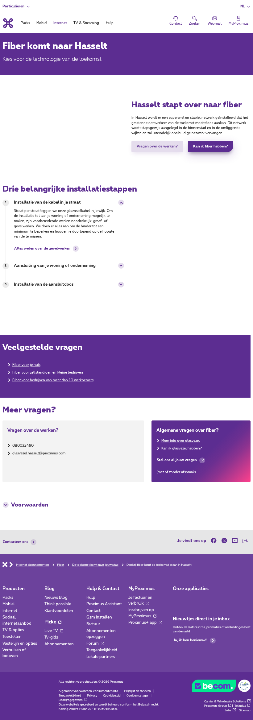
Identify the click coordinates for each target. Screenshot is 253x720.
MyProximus (141, 588)
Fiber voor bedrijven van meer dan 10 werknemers (52, 380)
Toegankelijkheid (101, 650)
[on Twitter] (224, 541)
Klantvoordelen (58, 611)
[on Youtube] (235, 541)
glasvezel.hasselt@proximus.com (38, 453)
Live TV (51, 631)
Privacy (92, 695)
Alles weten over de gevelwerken (42, 248)
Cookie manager (137, 695)
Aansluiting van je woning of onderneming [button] (55, 266)
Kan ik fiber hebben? (210, 146)
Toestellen (12, 637)
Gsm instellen (99, 617)
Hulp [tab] (110, 23)
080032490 (23, 445)
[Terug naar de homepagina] (7, 23)
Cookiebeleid (112, 695)
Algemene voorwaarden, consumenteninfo (88, 691)
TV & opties (13, 630)
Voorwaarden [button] (29, 505)
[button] (245, 6)
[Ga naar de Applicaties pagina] (177, 599)
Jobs (228, 710)
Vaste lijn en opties (19, 644)
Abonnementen (59, 644)
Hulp (90, 598)
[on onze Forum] (245, 541)
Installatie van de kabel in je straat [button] (47, 203)
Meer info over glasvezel (180, 440)
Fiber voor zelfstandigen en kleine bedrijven (47, 372)
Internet (9, 611)
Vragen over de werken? (157, 146)
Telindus (240, 705)
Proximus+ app (143, 623)
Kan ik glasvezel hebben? (181, 448)
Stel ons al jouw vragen (176, 461)
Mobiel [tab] (41, 23)
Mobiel (8, 604)
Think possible (57, 604)
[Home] (4, 564)
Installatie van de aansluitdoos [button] (43, 285)
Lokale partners (100, 657)
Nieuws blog (56, 598)
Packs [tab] (25, 23)
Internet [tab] (60, 23)
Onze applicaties (191, 588)
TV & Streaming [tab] (86, 23)
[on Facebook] (215, 541)
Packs (7, 598)
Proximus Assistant (104, 604)
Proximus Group (215, 705)
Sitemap (245, 710)
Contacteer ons (15, 542)
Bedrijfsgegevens (71, 699)
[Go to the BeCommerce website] (221, 687)
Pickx (50, 622)
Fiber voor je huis (26, 364)
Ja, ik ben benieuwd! (190, 640)
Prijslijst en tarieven (137, 691)
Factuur (93, 624)
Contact (93, 611)
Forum (93, 644)
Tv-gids (51, 637)
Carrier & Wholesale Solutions (225, 701)
